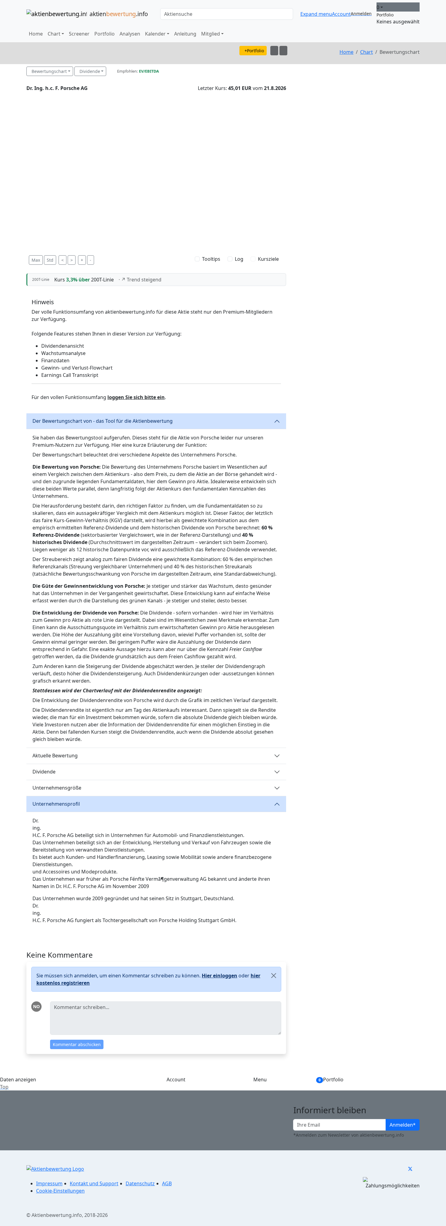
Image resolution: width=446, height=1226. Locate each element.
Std (50, 260)
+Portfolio (254, 50)
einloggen (219, 975)
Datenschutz (140, 1183)
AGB (167, 1183)
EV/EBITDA (149, 71)
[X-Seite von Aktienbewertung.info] (410, 1168)
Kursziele (268, 259)
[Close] (273, 975)
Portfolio (104, 33)
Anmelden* (403, 1124)
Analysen (130, 33)
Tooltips (211, 259)
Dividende (89, 71)
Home (36, 33)
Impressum (49, 1183)
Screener (79, 33)
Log (239, 259)
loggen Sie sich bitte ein (136, 397)
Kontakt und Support (94, 1183)
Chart (366, 52)
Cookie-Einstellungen (60, 1190)
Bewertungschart (49, 71)
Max (36, 260)
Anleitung (185, 33)
